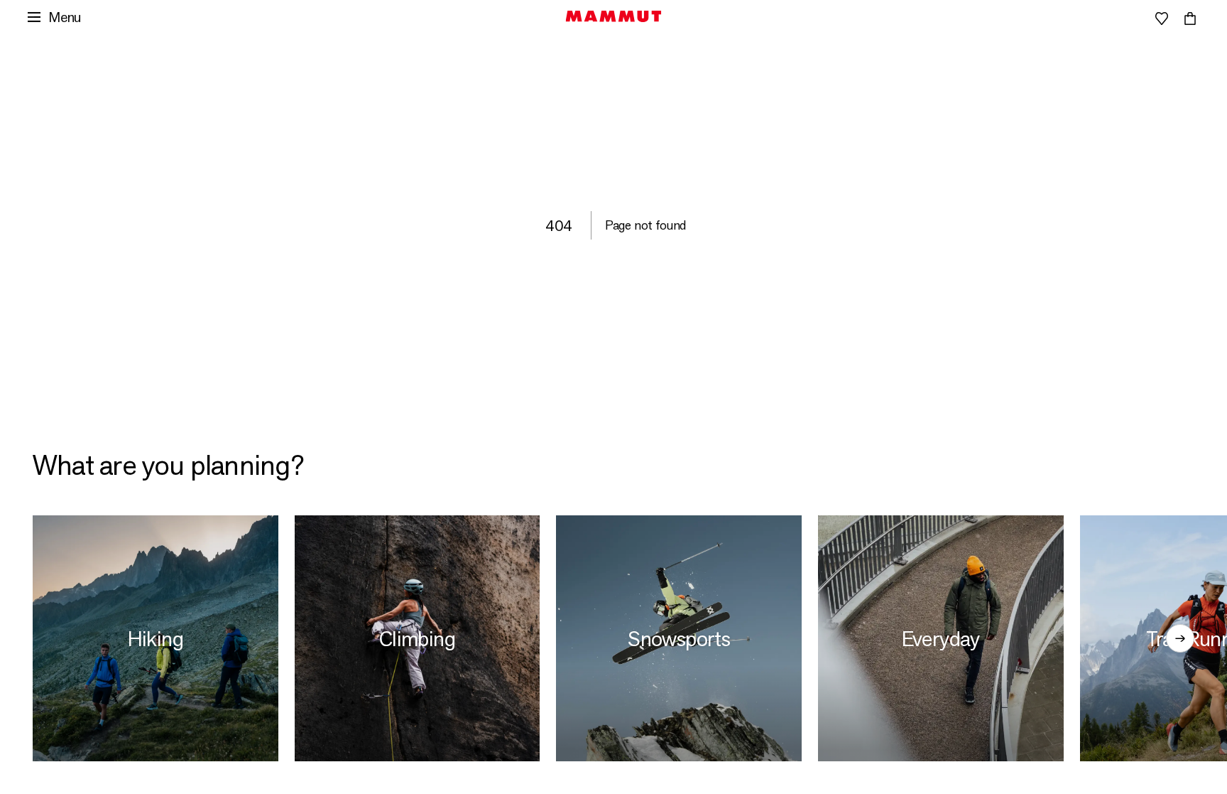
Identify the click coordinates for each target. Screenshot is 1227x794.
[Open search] (1105, 18)
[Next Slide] (1180, 638)
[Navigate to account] (1133, 18)
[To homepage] (614, 16)
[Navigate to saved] (1161, 18)
